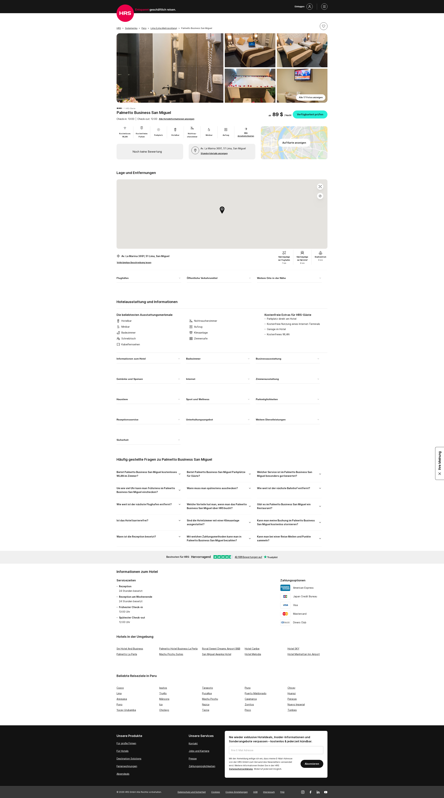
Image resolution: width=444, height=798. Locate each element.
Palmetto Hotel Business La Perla (178, 648)
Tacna (205, 710)
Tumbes (292, 710)
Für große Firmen (126, 743)
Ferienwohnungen (127, 766)
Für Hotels (123, 750)
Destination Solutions (129, 758)
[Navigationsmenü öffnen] (324, 6)
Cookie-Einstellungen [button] (236, 792)
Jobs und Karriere (199, 750)
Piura (247, 687)
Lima (119, 693)
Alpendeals (123, 773)
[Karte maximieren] (320, 187)
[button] (323, 26)
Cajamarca (251, 698)
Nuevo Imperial (296, 704)
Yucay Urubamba (126, 710)
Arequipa (122, 698)
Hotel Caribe (252, 648)
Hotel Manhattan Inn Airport (304, 654)
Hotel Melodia (253, 654)
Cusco (120, 687)
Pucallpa (207, 693)
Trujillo (163, 693)
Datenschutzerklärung (241, 769)
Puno (119, 704)
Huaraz (292, 693)
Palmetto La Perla (127, 654)
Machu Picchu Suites (171, 654)
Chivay (291, 687)
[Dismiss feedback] (439, 473)
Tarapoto (207, 687)
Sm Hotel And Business (130, 648)
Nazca (205, 704)
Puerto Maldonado (255, 693)
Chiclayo (164, 710)
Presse (193, 758)
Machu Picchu (210, 698)
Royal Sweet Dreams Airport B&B (221, 648)
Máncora (164, 698)
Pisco (248, 710)
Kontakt (193, 743)
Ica (161, 704)
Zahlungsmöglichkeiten (202, 766)
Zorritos (249, 704)
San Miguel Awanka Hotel (216, 654)
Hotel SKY (293, 648)
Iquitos (163, 687)
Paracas (292, 698)
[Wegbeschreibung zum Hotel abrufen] (320, 196)
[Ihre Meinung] (439, 463)
